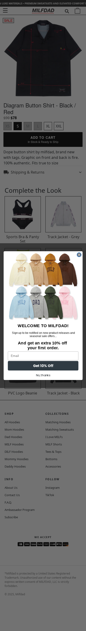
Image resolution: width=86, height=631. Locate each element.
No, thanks (43, 375)
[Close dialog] (79, 254)
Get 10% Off (43, 365)
